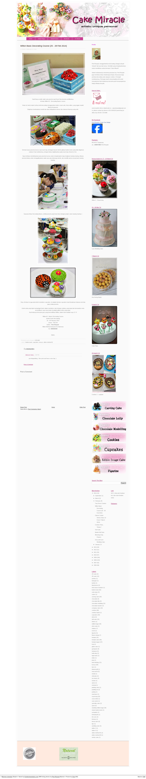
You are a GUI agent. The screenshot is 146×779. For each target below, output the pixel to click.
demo (93, 617)
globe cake (95, 646)
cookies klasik (96, 612)
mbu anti (117, 493)
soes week (95, 701)
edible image (95, 624)
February (98, 501)
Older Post (83, 407)
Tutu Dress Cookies (100, 503)
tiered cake (95, 721)
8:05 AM (37, 340)
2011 (95, 552)
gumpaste (94, 649)
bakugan (94, 580)
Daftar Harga (41, 38)
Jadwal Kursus (54, 38)
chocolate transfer (97, 605)
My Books (66, 38)
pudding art (95, 689)
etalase (94, 628)
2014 (95, 493)
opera (93, 683)
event (93, 630)
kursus (41, 342)
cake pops (95, 592)
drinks (93, 621)
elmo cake (95, 626)
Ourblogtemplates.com (31, 776)
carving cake (95, 596)
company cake (96, 608)
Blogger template (7, 776)
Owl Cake (97, 529)
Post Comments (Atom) (34, 409)
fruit (93, 644)
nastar (93, 680)
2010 (95, 555)
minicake (94, 676)
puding (93, 692)
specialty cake (96, 703)
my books (94, 678)
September (98, 495)
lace (93, 667)
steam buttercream (97, 710)
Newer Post (23, 407)
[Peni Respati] (97, 132)
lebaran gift (95, 669)
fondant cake (95, 639)
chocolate (94, 599)
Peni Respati (95, 122)
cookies (94, 610)
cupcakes (35, 342)
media (93, 673)
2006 (95, 565)
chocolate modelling (97, 603)
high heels (94, 655)
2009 (95, 557)
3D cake (94, 576)
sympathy (94, 712)
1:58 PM (37, 355)
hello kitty (94, 653)
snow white (95, 698)
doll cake (94, 619)
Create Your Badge (105, 122)
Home (30, 38)
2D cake (94, 574)
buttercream (28, 342)
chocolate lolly (96, 601)
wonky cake (95, 737)
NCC (112, 493)
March (97, 498)
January (97, 544)
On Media (77, 38)
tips (93, 723)
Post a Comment (28, 364)
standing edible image (98, 707)
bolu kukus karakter (97, 587)
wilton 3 (94, 730)
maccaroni (95, 671)
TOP (144, 776)
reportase (94, 694)
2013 (95, 547)
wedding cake (95, 726)
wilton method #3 (96, 735)
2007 (95, 562)
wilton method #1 (48, 342)
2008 (95, 560)
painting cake (95, 687)
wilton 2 (94, 728)
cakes (93, 594)
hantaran (94, 651)
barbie (93, 583)
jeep (93, 660)
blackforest (95, 585)
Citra (73, 776)
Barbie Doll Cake (99, 532)
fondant (94, 637)
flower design (95, 635)
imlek (93, 658)
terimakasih (95, 714)
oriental (94, 685)
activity (94, 578)
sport (93, 705)
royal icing (94, 696)
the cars (94, 717)
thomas (94, 719)
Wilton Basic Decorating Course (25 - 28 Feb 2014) (43, 46)
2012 (95, 549)
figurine (94, 633)
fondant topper (96, 642)
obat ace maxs (29, 355)
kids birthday (95, 662)
